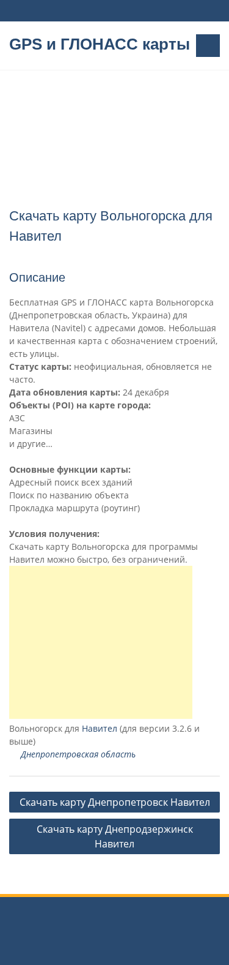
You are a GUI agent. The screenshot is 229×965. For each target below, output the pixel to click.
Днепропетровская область (78, 754)
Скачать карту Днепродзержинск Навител (115, 836)
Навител (99, 728)
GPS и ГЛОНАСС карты (99, 44)
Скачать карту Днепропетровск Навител (115, 802)
